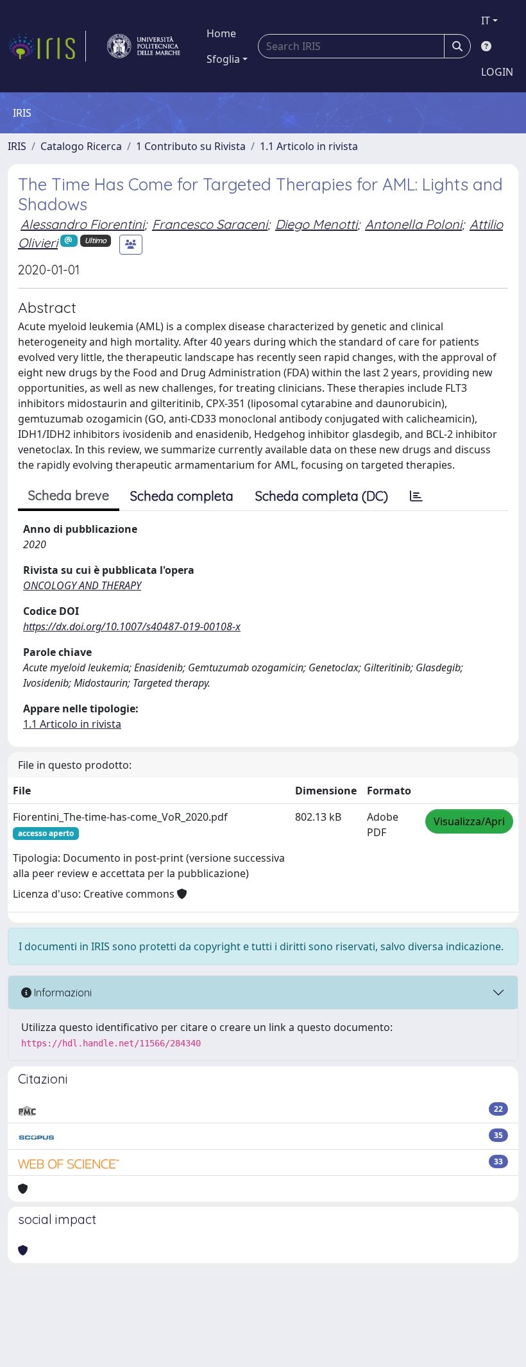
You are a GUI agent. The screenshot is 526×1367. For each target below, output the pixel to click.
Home (221, 33)
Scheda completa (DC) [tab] (321, 496)
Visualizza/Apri (469, 821)
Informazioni (61, 992)
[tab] (416, 496)
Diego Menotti (316, 224)
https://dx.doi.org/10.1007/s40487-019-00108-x (132, 626)
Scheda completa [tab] (181, 496)
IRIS (17, 146)
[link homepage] (47, 46)
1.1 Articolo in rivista (309, 146)
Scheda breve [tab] (68, 495)
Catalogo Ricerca (81, 146)
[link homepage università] (143, 46)
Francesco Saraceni (209, 224)
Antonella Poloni (413, 224)
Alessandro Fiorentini (82, 224)
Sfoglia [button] (223, 59)
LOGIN (497, 72)
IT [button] (485, 20)
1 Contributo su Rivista (191, 146)
